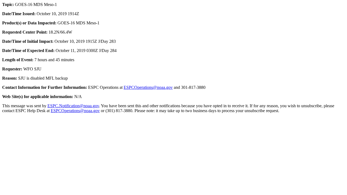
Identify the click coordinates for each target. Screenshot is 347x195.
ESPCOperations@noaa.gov (148, 87)
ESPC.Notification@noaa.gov (73, 105)
